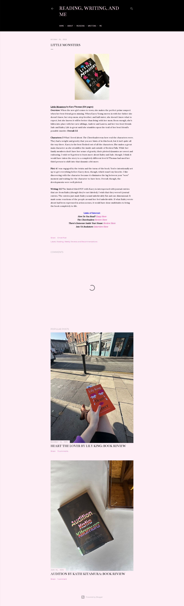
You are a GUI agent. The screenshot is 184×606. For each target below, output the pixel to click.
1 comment (62, 579)
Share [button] (53, 238)
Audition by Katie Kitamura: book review (88, 574)
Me (100, 26)
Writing (92, 26)
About (70, 26)
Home (61, 26)
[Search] (131, 8)
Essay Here (101, 216)
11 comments (62, 451)
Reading (80, 26)
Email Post (62, 238)
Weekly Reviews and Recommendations (80, 241)
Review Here (101, 219)
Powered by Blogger (94, 597)
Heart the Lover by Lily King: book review (88, 446)
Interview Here (101, 226)
